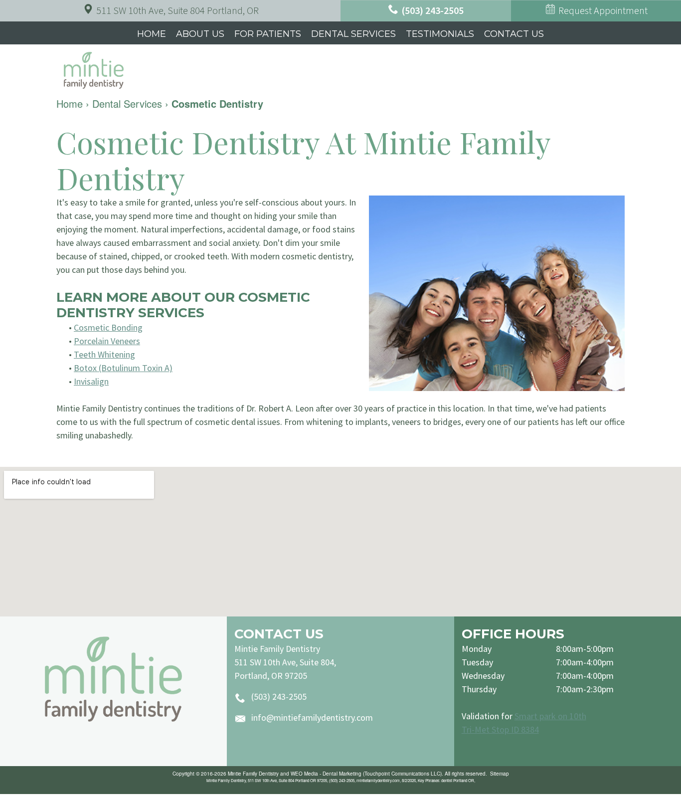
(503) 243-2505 (279, 696)
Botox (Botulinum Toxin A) (123, 368)
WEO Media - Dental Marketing (326, 773)
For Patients (267, 33)
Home (151, 33)
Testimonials (440, 33)
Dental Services (353, 33)
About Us (200, 33)
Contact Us (514, 33)
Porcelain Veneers (107, 341)
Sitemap (499, 773)
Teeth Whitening (104, 354)
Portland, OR (177, 10)
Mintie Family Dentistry (253, 773)
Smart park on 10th (550, 716)
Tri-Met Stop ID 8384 (500, 729)
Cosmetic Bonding (108, 327)
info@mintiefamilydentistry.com (312, 717)
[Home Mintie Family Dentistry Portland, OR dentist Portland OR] (113, 679)
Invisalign (91, 381)
